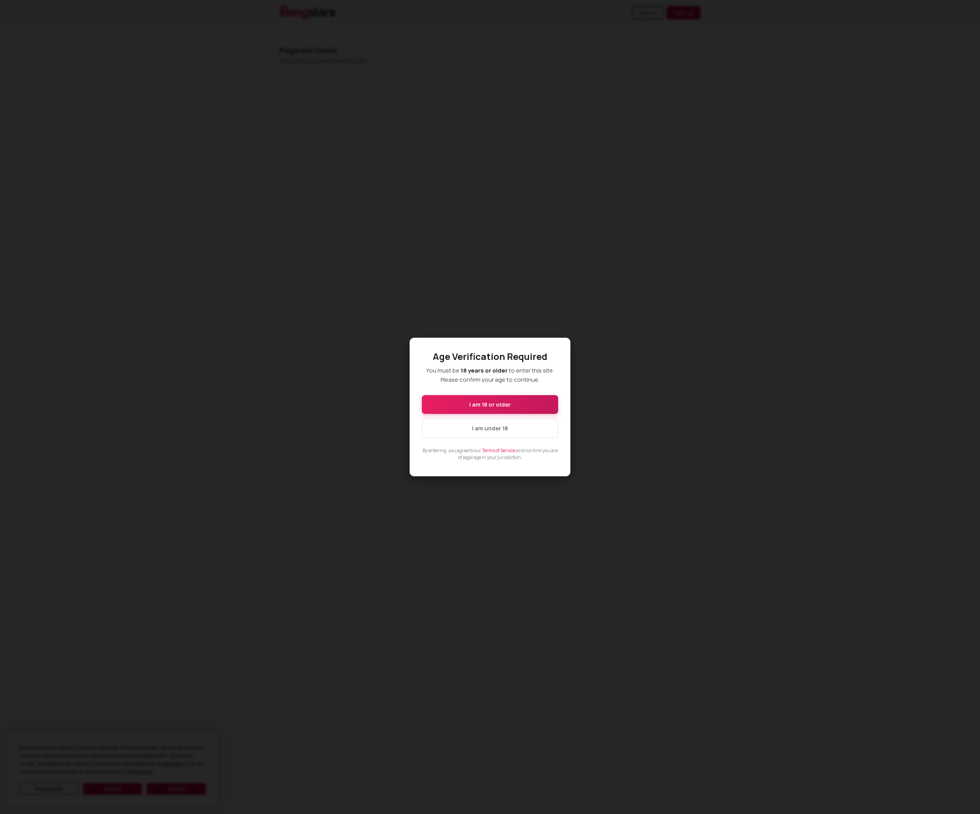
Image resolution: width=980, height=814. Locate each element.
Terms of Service (498, 450)
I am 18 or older (490, 404)
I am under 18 (490, 428)
